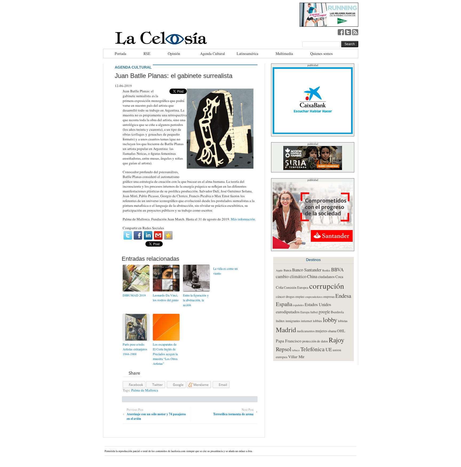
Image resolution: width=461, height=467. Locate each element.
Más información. (244, 219)
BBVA (337, 269)
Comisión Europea (296, 287)
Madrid (286, 329)
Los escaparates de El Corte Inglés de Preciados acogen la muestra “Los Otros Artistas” (165, 354)
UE (328, 349)
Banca (287, 270)
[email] (158, 235)
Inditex (280, 321)
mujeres (321, 331)
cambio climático (291, 276)
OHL (341, 330)
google (324, 312)
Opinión (174, 53)
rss (355, 32)
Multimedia (284, 53)
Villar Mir (296, 356)
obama (332, 331)
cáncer (280, 296)
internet (306, 320)
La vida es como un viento (225, 270)
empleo (299, 297)
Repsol (283, 349)
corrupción (326, 285)
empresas (329, 297)
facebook (340, 32)
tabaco (296, 350)
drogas (290, 296)
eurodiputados (288, 311)
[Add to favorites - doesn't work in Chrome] (168, 235)
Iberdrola (337, 312)
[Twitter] (128, 235)
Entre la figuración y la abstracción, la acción (196, 300)
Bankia (326, 270)
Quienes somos (321, 53)
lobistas (343, 321)
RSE (147, 53)
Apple (279, 270)
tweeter (348, 32)
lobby (330, 319)
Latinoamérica (247, 53)
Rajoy (336, 339)
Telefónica (312, 349)
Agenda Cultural (212, 53)
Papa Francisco (288, 340)
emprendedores (314, 297)
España (284, 304)
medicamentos (306, 331)
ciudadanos (326, 276)
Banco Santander (306, 270)
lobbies (317, 321)
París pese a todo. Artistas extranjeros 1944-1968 (135, 349)
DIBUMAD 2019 (134, 295)
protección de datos (315, 341)
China (312, 276)
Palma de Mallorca (144, 390)
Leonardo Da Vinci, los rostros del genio (165, 297)
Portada (120, 53)
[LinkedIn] (148, 235)
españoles (298, 305)
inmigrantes (292, 321)
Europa (304, 312)
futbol (314, 312)
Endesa (343, 295)
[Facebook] (138, 235)
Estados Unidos (318, 304)
